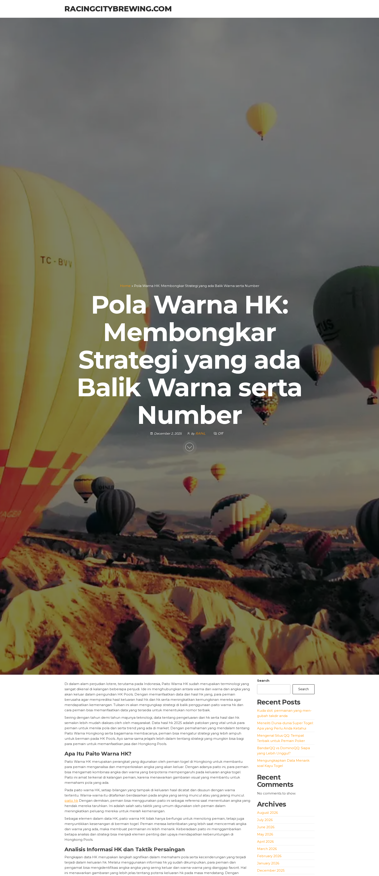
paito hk (71, 800)
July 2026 (265, 820)
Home (125, 286)
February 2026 (269, 856)
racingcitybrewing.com (118, 8)
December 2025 (271, 870)
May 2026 (265, 834)
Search (263, 680)
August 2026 (267, 813)
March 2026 (267, 849)
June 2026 (265, 827)
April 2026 (265, 841)
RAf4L (200, 433)
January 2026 (268, 863)
